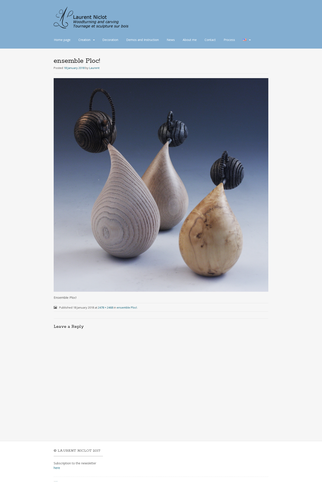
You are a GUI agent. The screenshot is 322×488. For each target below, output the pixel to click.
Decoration (110, 40)
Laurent (94, 68)
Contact (210, 40)
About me (190, 40)
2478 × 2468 (105, 307)
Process (229, 40)
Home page (62, 40)
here (57, 468)
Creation (84, 40)
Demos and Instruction (142, 40)
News (171, 40)
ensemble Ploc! (127, 307)
